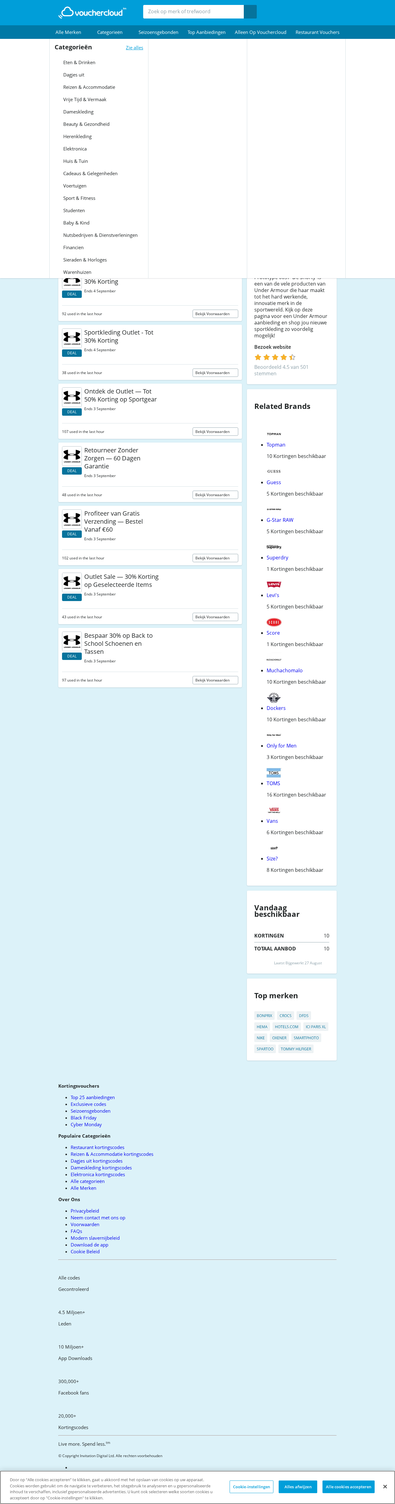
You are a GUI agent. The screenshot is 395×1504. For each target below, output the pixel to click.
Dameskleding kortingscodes (101, 1167)
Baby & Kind (75, 223)
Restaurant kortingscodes (97, 1147)
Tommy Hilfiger (296, 1049)
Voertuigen (74, 186)
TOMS (273, 783)
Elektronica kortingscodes (98, 1174)
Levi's (273, 595)
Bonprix (264, 1015)
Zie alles (134, 47)
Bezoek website (273, 347)
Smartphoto (306, 1037)
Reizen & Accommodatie (88, 87)
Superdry (277, 557)
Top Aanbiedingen (207, 32)
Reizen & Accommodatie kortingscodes (112, 1154)
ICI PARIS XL (316, 1026)
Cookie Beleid (85, 1251)
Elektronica (74, 149)
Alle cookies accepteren (348, 1487)
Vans (272, 821)
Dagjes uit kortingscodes (97, 1161)
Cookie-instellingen (251, 1487)
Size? (272, 858)
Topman (276, 444)
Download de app (89, 1245)
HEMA (262, 1026)
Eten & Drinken (78, 62)
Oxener (279, 1037)
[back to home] (92, 12)
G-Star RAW (280, 520)
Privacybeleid (85, 1211)
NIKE (261, 1037)
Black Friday (84, 1118)
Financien (73, 247)
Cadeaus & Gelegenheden (90, 173)
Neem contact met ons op (98, 1217)
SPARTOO (265, 1049)
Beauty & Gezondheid (86, 124)
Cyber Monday (86, 1124)
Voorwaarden (85, 1224)
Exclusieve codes (88, 1104)
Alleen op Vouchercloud (260, 32)
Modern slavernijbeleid (95, 1238)
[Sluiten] (385, 1486)
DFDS (304, 1015)
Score (273, 632)
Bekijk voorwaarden (213, 313)
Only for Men (282, 745)
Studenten (73, 210)
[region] (197, 1487)
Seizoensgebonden (158, 32)
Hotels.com (286, 1026)
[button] (72, 32)
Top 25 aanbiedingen (93, 1097)
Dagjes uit (73, 75)
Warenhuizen (76, 272)
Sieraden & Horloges (84, 260)
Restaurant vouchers (317, 32)
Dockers (276, 708)
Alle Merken (83, 1188)
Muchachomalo (285, 670)
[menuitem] (72, 32)
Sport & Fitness (78, 198)
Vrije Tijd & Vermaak (84, 99)
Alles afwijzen (298, 1487)
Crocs (286, 1015)
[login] (275, 357)
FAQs (76, 1231)
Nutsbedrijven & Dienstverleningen (100, 235)
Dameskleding (78, 112)
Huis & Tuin (75, 161)
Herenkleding (77, 136)
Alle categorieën (88, 1181)
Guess (274, 482)
